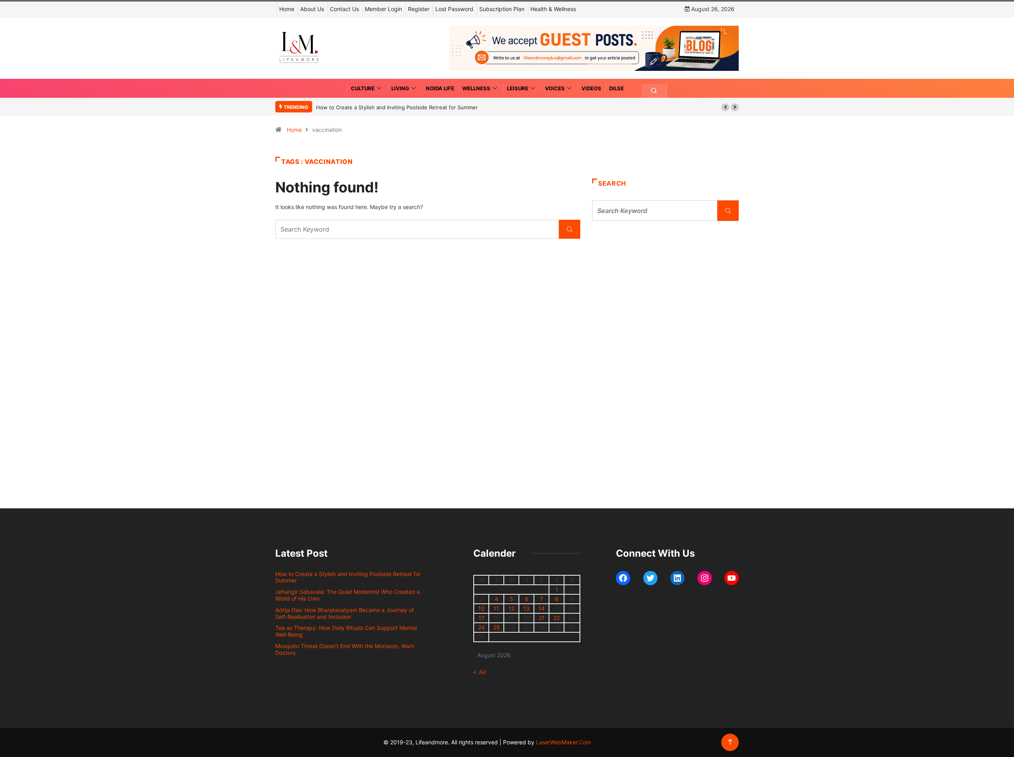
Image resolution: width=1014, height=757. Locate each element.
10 (481, 608)
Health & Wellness (553, 9)
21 (542, 617)
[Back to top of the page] (730, 742)
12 (512, 608)
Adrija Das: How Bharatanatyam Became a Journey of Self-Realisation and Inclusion (344, 613)
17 (481, 617)
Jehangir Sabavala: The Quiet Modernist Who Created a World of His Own (347, 595)
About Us (312, 9)
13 (526, 608)
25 (496, 627)
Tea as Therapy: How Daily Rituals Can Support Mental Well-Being (346, 631)
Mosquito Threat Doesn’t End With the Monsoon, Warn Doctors (344, 649)
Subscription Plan (501, 9)
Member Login (383, 9)
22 (556, 617)
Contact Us (344, 9)
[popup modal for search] (654, 91)
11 (496, 608)
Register (418, 9)
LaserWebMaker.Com (563, 742)
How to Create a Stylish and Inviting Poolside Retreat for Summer (397, 107)
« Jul (479, 671)
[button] (725, 107)
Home (286, 9)
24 (481, 627)
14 (541, 608)
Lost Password (454, 9)
